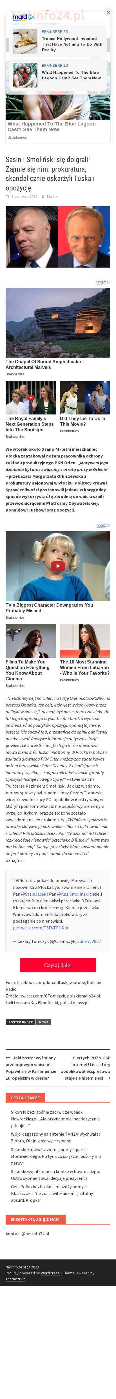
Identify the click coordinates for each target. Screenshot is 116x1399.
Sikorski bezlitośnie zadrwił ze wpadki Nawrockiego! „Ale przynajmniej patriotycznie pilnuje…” (55, 1118)
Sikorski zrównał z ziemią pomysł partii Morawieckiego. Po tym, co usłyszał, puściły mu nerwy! (56, 1156)
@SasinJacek (33, 894)
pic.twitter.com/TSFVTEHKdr (40, 928)
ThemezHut (15, 1278)
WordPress (50, 1272)
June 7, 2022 (89, 941)
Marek (52, 196)
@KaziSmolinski (73, 894)
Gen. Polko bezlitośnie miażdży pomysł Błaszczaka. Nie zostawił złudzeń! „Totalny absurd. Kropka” (52, 1193)
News (43, 1022)
